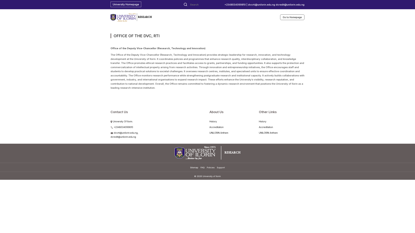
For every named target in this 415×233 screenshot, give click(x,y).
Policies (211, 167)
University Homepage (126, 4)
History (213, 121)
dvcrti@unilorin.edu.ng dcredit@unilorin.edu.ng (276, 4)
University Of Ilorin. (122, 121)
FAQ (203, 167)
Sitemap (194, 167)
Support (221, 167)
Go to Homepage (292, 17)
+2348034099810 (123, 127)
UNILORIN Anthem (218, 132)
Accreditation (216, 127)
